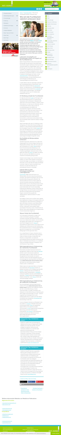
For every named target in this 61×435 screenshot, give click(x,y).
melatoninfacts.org (6, 417)
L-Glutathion (38, 272)
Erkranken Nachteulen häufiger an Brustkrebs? (37, 389)
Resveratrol (31, 267)
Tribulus (34, 276)
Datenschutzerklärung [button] (41, 433)
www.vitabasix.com (31, 374)
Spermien (40, 251)
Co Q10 (29, 308)
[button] (23, 382)
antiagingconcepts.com (7, 414)
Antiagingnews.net (7, 4)
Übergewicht (37, 85)
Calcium (31, 152)
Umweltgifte (38, 88)
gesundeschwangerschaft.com (9, 403)
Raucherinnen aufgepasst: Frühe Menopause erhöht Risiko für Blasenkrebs (26, 390)
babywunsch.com (6, 404)
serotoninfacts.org (6, 422)
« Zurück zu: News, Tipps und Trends (28, 378)
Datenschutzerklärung (8, 428)
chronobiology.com (6, 410)
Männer (32, 40)
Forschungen (22, 174)
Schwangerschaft (38, 298)
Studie (31, 98)
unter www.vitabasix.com (33, 342)
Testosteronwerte (24, 75)
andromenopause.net (7, 408)
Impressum (5, 431)
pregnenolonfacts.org (7, 421)
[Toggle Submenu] (17, 16)
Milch (35, 146)
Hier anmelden (47, 5)
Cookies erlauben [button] (55, 433)
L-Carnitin (27, 275)
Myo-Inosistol (30, 311)
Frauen (40, 40)
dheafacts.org (5, 415)
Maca (31, 305)
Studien (38, 128)
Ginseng (21, 270)
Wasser (35, 223)
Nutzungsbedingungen (8, 429)
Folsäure (28, 303)
